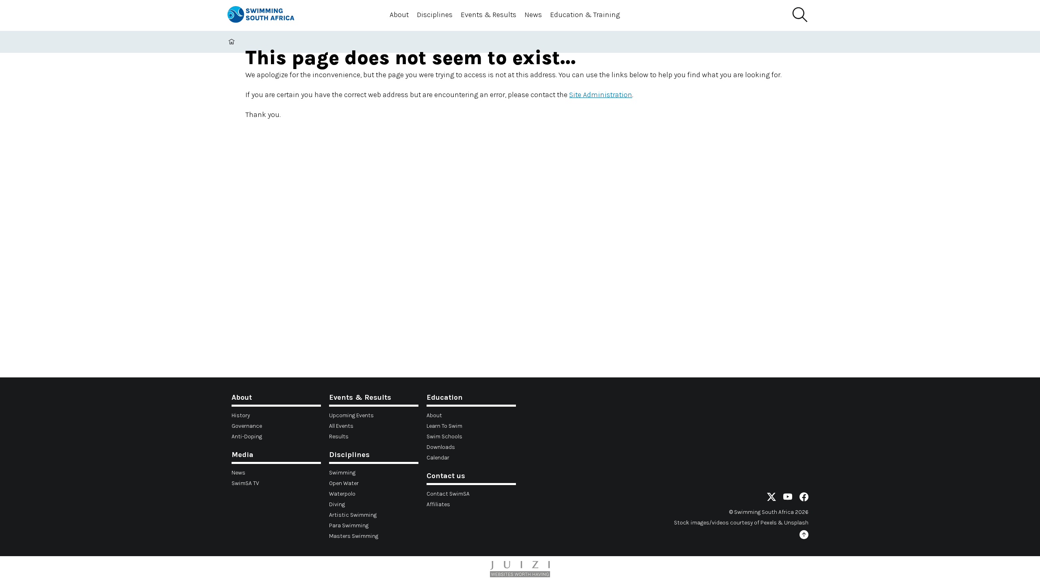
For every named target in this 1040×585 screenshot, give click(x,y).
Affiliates (438, 504)
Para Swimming (348, 525)
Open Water (344, 483)
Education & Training (585, 14)
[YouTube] (787, 498)
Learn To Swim (444, 425)
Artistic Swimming (353, 514)
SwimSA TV (245, 483)
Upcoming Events (351, 415)
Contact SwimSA (448, 493)
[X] (771, 498)
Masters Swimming (353, 536)
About (399, 14)
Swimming (342, 472)
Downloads (441, 447)
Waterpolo (342, 493)
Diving (337, 504)
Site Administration (600, 94)
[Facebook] (804, 498)
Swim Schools (444, 436)
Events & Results (488, 14)
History (241, 415)
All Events (341, 425)
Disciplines (435, 14)
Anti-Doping (247, 436)
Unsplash (796, 522)
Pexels (768, 522)
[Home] (268, 15)
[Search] (799, 15)
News (533, 14)
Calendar (438, 457)
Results (339, 436)
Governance (247, 425)
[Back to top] (804, 536)
